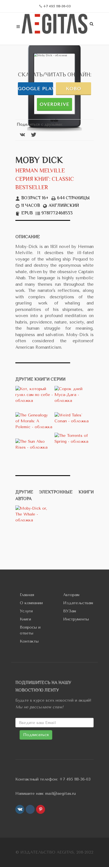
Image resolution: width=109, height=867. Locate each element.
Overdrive (54, 104)
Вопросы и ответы (30, 630)
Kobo (73, 88)
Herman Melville (40, 171)
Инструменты (76, 619)
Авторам (71, 594)
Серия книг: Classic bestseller (44, 183)
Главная (27, 594)
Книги (25, 619)
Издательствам (78, 603)
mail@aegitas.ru (60, 793)
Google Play (35, 88)
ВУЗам (69, 611)
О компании (31, 603)
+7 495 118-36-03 (75, 779)
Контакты (29, 641)
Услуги (26, 611)
